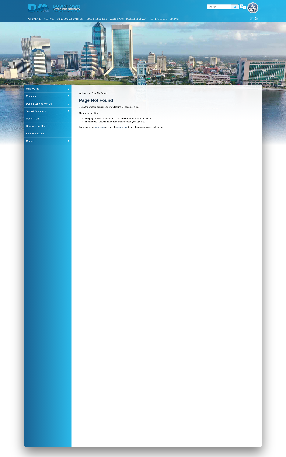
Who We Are (34, 19)
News (251, 18)
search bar (122, 127)
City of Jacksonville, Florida (252, 7)
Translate (243, 7)
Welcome (83, 93)
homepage (99, 127)
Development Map (136, 19)
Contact (174, 19)
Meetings (256, 18)
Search (235, 6)
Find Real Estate (158, 19)
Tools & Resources (96, 19)
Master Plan (116, 19)
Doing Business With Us (70, 19)
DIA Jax (39, 8)
